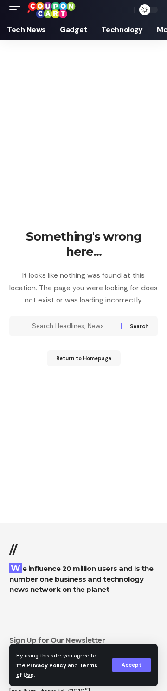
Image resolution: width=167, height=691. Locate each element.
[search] (125, 10)
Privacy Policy (46, 665)
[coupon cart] (51, 10)
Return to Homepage (83, 358)
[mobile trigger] (17, 10)
